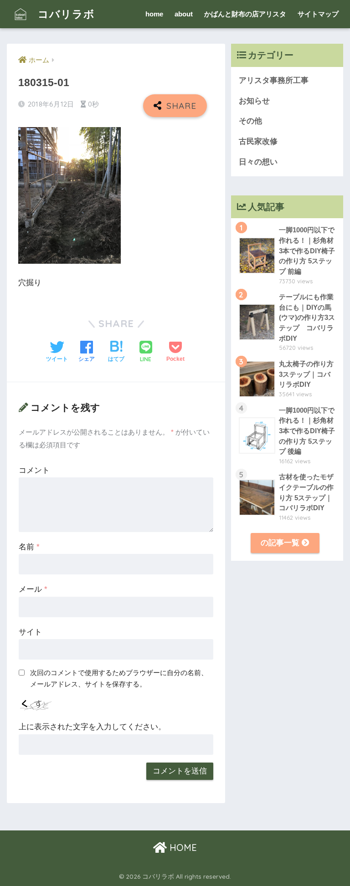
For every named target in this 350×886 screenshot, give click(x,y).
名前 (29, 547)
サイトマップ (318, 14)
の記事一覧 (281, 542)
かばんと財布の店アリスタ (245, 14)
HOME (182, 847)
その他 (250, 121)
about (184, 14)
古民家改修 (258, 141)
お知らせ (254, 101)
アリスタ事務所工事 (274, 80)
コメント (34, 470)
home (154, 14)
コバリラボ (65, 13)
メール (33, 589)
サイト (30, 632)
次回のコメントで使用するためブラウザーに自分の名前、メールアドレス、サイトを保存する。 (119, 678)
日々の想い (258, 162)
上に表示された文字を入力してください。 (92, 726)
